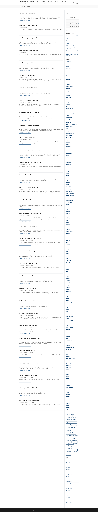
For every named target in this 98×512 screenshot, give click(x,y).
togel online (69, 454)
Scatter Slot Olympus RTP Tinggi (28, 313)
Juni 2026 (68, 464)
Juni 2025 (68, 493)
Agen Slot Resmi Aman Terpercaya (29, 276)
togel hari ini (74, 453)
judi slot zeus (69, 433)
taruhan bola (69, 453)
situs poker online (70, 446)
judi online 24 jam (76, 425)
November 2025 (69, 481)
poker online (69, 440)
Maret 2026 (68, 471)
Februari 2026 (69, 474)
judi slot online (69, 430)
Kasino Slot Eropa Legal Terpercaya (29, 363)
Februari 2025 (69, 502)
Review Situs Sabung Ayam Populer (29, 112)
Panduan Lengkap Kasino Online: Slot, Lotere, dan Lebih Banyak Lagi (72, 37)
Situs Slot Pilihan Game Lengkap (28, 325)
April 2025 (68, 497)
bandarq (73, 417)
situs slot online (69, 448)
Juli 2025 (68, 490)
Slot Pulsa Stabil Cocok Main (27, 301)
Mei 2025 (68, 495)
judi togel (73, 433)
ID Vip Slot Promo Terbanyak (27, 350)
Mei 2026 (68, 467)
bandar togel (73, 419)
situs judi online (75, 443)
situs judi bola (69, 443)
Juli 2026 (68, 462)
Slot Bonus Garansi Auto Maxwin (28, 50)
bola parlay (68, 420)
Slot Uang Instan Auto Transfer (28, 288)
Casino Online (68, 61)
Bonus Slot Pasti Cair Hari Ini (27, 137)
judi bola (75, 424)
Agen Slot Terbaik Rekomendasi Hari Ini (30, 238)
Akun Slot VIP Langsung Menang (28, 187)
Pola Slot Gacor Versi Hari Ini (27, 75)
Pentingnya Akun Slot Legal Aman (28, 100)
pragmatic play (74, 440)
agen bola (68, 414)
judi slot (72, 427)
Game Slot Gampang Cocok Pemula (29, 400)
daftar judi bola (74, 420)
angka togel (69, 417)
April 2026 (68, 469)
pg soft (73, 438)
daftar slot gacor (69, 424)
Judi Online (30, 27)
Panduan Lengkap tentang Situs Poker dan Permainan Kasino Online (72, 42)
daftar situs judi (69, 422)
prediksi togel (74, 441)
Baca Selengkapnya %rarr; (25, 20)
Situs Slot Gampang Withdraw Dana (29, 63)
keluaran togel (75, 435)
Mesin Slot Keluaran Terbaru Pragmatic (30, 213)
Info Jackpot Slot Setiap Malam (28, 200)
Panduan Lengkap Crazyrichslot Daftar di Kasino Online (72, 55)
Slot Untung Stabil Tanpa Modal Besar (30, 162)
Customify (42, 510)
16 (78, 23)
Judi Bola (68, 63)
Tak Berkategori (69, 73)
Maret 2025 (68, 500)
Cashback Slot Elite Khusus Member (29, 175)
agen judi (72, 414)
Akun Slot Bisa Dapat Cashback (28, 87)
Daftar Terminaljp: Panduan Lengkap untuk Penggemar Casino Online (71, 47)
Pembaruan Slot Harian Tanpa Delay (29, 125)
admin (20, 27)
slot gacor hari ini (69, 451)
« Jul (67, 30)
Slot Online (68, 71)
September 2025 (69, 486)
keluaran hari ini (69, 435)
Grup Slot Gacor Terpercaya (27, 13)
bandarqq (68, 419)
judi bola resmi (69, 425)
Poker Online (68, 68)
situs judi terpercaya (70, 445)
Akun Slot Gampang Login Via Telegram (30, 38)
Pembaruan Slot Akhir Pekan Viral (28, 25)
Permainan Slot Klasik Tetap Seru (28, 263)
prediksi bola (69, 441)
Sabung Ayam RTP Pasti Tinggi (28, 388)
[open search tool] (73, 2)
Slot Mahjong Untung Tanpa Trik (28, 226)
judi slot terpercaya (70, 432)
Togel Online (68, 75)
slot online (75, 451)
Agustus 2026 (69, 460)
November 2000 (69, 504)
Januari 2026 (68, 476)
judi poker (68, 427)
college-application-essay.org (26, 2)
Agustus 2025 (69, 488)
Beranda (20, 9)
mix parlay (68, 438)
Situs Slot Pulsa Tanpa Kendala (28, 375)
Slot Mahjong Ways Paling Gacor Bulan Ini (31, 338)
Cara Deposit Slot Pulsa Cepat (27, 251)
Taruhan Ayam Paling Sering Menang (29, 150)
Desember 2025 (69, 478)
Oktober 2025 (69, 483)
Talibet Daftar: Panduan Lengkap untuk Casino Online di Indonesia (72, 51)
